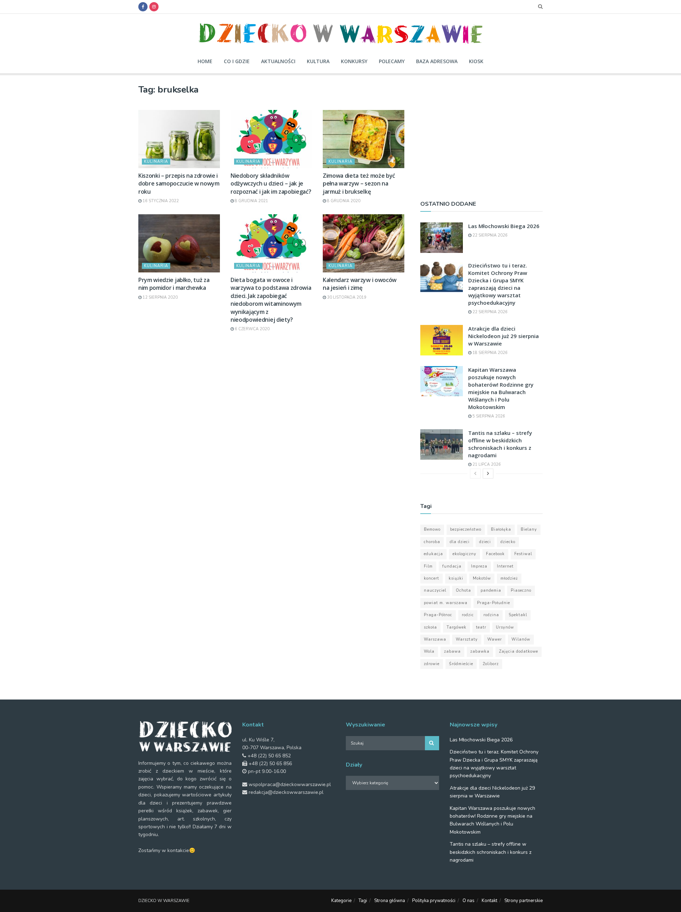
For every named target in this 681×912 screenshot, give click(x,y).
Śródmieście (461, 664)
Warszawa (435, 639)
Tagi (363, 900)
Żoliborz (491, 664)
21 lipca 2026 (486, 464)
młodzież (509, 578)
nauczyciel (435, 590)
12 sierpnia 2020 (160, 297)
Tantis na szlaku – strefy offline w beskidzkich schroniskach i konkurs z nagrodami (500, 444)
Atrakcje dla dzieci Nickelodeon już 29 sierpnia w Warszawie (503, 336)
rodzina (491, 615)
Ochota (463, 590)
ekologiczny (464, 554)
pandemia (491, 590)
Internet (505, 566)
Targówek (456, 627)
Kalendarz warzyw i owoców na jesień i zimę (360, 284)
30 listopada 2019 (346, 297)
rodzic (468, 615)
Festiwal (523, 554)
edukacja (433, 554)
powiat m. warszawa (445, 603)
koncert (431, 578)
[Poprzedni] (475, 474)
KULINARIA (156, 161)
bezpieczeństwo (465, 529)
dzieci (485, 542)
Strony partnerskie (523, 900)
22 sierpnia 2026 (489, 235)
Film (428, 566)
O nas (469, 900)
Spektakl (518, 615)
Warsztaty (467, 639)
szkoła (430, 627)
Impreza (479, 566)
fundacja (451, 566)
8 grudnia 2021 (251, 201)
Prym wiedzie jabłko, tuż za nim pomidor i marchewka (173, 284)
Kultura (318, 61)
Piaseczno (521, 590)
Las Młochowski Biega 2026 (503, 226)
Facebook (495, 554)
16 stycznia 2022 (160, 201)
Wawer (494, 639)
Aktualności (278, 61)
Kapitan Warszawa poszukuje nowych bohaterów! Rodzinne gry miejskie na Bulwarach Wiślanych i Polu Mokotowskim (500, 388)
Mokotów (482, 578)
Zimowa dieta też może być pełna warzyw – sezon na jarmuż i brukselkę (359, 183)
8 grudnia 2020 (343, 201)
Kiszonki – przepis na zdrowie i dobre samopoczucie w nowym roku (179, 183)
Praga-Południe (493, 603)
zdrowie (431, 664)
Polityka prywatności (433, 900)
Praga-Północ (438, 615)
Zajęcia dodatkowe (518, 651)
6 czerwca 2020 (252, 329)
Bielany (529, 529)
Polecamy (392, 61)
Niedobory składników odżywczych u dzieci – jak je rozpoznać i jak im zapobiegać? (271, 183)
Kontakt (489, 900)
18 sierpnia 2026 (489, 352)
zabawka (479, 651)
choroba (432, 542)
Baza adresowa (437, 61)
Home (205, 61)
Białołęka (501, 529)
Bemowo (432, 529)
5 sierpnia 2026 (488, 416)
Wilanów (520, 639)
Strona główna (389, 900)
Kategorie (341, 900)
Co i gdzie (237, 61)
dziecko (507, 542)
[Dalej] (488, 474)
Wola (429, 651)
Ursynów (505, 627)
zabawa (452, 651)
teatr (481, 627)
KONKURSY (354, 61)
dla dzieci (460, 542)
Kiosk (476, 61)
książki (456, 578)
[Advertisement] (481, 133)
